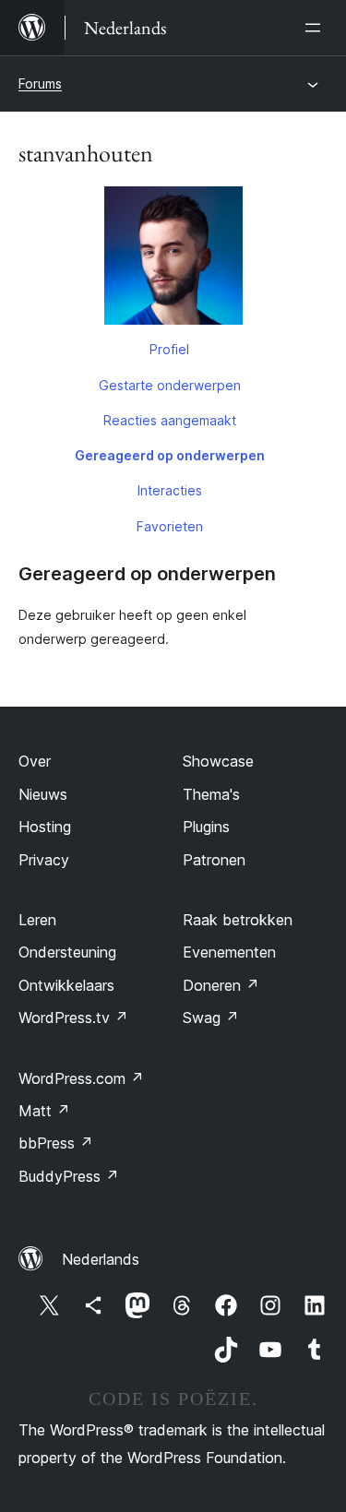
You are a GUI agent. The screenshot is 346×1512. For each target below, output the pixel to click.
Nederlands (100, 1259)
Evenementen (229, 952)
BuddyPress (68, 1176)
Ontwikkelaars (66, 985)
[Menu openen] (316, 27)
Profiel (169, 349)
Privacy (43, 860)
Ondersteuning (67, 952)
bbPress (55, 1143)
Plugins (206, 826)
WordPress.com (81, 1078)
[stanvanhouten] (173, 259)
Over (34, 761)
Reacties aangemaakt (169, 420)
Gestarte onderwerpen (170, 385)
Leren (37, 920)
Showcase (218, 761)
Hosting (44, 826)
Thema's (211, 794)
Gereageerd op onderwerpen (170, 455)
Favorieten (170, 526)
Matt (44, 1110)
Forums (40, 83)
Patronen (214, 860)
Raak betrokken (237, 920)
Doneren (221, 985)
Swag (211, 1017)
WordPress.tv (73, 1017)
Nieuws (42, 794)
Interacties (169, 490)
